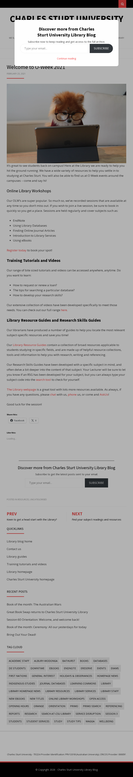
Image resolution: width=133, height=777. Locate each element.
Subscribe (101, 48)
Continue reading (66, 58)
